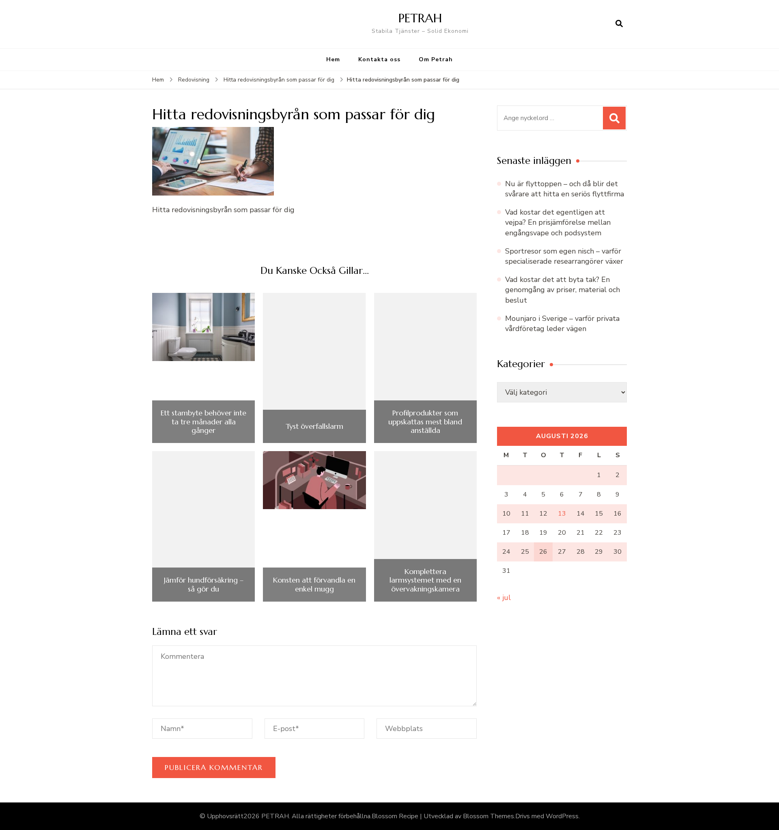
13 (562, 513)
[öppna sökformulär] (619, 24)
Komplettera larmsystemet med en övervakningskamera (425, 580)
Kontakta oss (379, 59)
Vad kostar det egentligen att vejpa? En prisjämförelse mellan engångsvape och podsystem (558, 222)
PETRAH (420, 18)
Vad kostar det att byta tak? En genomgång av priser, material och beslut (562, 290)
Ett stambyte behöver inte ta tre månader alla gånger (203, 422)
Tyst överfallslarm (314, 426)
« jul (504, 597)
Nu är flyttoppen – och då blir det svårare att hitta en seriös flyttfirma (564, 189)
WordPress (562, 816)
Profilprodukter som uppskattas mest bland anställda (425, 422)
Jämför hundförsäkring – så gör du (203, 584)
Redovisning (193, 80)
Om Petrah (436, 59)
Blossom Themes (488, 816)
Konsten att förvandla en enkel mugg (314, 584)
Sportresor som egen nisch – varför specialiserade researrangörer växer (564, 256)
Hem (333, 59)
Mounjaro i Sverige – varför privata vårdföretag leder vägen (562, 323)
